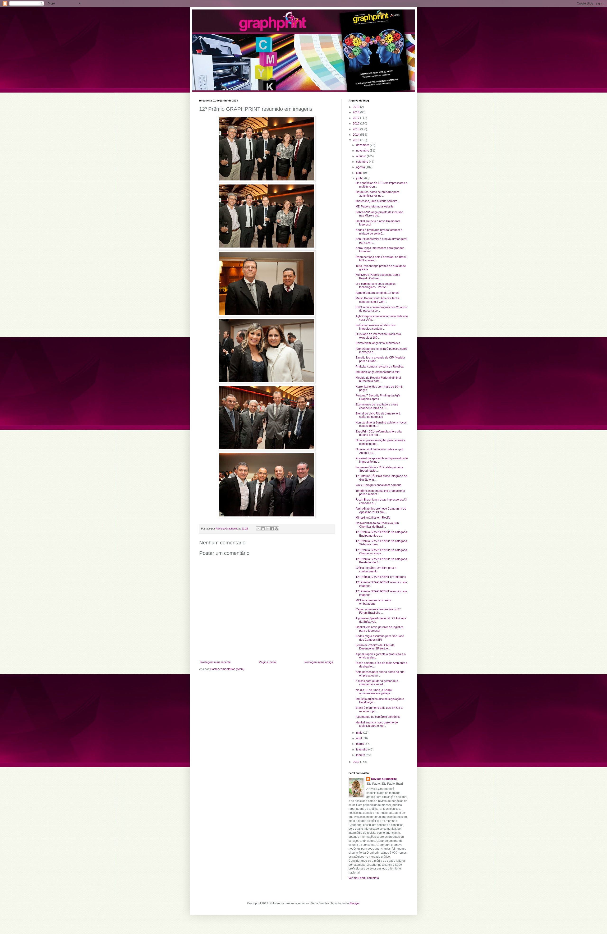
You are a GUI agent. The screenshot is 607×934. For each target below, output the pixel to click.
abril (359, 738)
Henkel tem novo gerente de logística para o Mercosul (380, 629)
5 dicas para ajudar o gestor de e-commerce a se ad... (377, 682)
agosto (361, 167)
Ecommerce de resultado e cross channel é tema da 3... (377, 406)
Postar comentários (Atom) (227, 669)
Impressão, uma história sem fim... (377, 201)
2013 (356, 140)
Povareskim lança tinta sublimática (378, 343)
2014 (356, 134)
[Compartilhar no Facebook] (272, 528)
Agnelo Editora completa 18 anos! (377, 292)
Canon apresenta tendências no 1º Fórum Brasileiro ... (378, 611)
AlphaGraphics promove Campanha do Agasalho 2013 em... (381, 510)
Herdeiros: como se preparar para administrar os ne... (377, 193)
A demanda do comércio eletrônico (378, 716)
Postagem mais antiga (318, 662)
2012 (356, 762)
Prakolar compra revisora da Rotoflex (380, 366)
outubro (361, 156)
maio (359, 732)
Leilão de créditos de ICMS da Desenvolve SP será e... (375, 647)
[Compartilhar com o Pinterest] (276, 528)
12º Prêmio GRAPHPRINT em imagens (381, 577)
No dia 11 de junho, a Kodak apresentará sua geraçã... (374, 691)
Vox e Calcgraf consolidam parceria (378, 485)
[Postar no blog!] (263, 528)
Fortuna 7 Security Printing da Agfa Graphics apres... (378, 397)
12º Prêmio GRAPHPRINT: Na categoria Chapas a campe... (381, 551)
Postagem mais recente (215, 662)
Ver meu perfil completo (364, 878)
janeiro (361, 755)
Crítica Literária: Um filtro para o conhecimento (376, 569)
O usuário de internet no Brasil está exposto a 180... (378, 335)
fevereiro (362, 749)
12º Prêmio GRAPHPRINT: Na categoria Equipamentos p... (381, 533)
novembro (363, 150)
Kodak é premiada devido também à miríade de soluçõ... (379, 231)
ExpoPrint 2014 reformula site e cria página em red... (379, 433)
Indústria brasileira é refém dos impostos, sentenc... (375, 327)
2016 (356, 123)
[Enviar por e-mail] (258, 528)
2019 (356, 107)
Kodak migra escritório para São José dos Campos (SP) (380, 638)
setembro (362, 161)
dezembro (363, 145)
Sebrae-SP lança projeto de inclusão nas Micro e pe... (379, 214)
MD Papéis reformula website (375, 206)
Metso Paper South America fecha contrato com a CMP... (377, 300)
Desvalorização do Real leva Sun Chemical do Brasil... (377, 524)
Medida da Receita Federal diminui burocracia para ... (378, 379)
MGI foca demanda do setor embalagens (373, 602)
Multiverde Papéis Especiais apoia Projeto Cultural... (378, 276)
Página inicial (267, 662)
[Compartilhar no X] (267, 528)
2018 (356, 112)
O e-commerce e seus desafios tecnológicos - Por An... (375, 285)
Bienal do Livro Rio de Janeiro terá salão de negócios (378, 415)
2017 (356, 118)
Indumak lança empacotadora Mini (378, 372)
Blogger (354, 903)
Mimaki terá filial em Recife (373, 517)
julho (359, 173)
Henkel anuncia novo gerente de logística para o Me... (377, 724)
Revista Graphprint (384, 779)
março (360, 743)
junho (360, 178)
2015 (356, 129)
